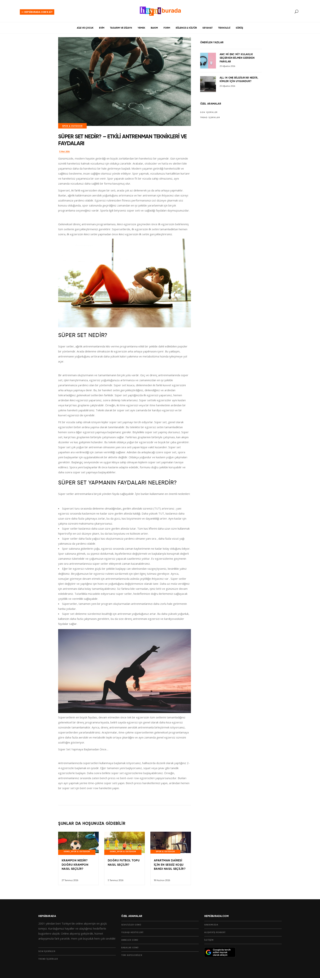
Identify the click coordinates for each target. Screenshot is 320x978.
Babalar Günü (130, 948)
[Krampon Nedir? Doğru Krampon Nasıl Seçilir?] (78, 847)
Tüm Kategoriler (131, 955)
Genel (67, 851)
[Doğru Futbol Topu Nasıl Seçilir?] (124, 847)
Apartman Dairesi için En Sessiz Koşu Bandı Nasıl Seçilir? (170, 864)
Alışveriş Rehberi (215, 932)
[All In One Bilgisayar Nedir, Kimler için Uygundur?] (208, 84)
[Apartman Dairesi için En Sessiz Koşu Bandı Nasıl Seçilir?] (170, 846)
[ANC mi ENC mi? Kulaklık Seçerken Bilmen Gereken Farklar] (208, 61)
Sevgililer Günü (131, 925)
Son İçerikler (209, 112)
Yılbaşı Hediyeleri (132, 932)
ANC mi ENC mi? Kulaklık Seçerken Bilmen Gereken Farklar (237, 58)
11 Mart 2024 (64, 151)
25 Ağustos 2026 (227, 66)
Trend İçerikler (210, 117)
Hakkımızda (211, 925)
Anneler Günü (129, 940)
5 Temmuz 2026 (115, 880)
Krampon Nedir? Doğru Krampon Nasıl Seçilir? (75, 864)
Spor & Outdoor (72, 126)
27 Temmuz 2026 (70, 880)
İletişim (209, 940)
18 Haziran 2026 (162, 880)
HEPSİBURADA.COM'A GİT (38, 12)
